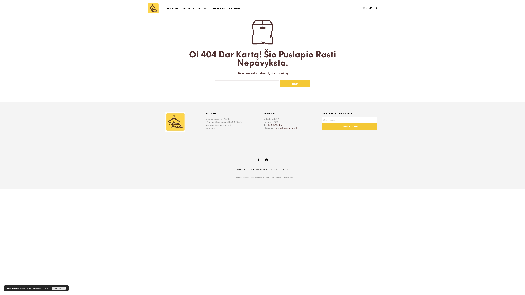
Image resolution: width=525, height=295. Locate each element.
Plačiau (46, 288)
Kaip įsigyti (188, 8)
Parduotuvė (172, 8)
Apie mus (202, 8)
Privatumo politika (279, 169)
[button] (365, 8)
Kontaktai (234, 8)
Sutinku (59, 288)
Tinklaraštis (218, 8)
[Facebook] (258, 160)
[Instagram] (266, 160)
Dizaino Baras (287, 178)
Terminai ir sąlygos (258, 169)
